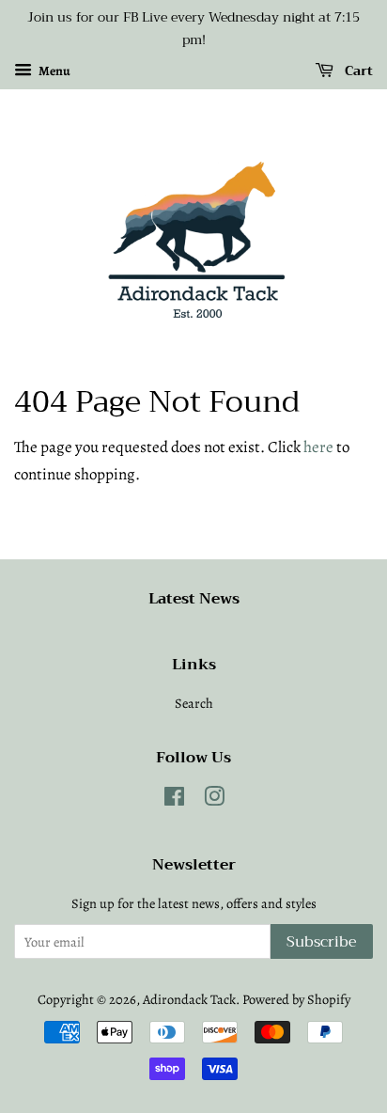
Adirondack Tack (189, 999)
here (318, 447)
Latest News (194, 599)
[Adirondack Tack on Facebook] (174, 800)
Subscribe (321, 942)
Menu (53, 70)
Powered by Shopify (296, 999)
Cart (357, 70)
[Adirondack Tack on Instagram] (214, 800)
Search (194, 703)
